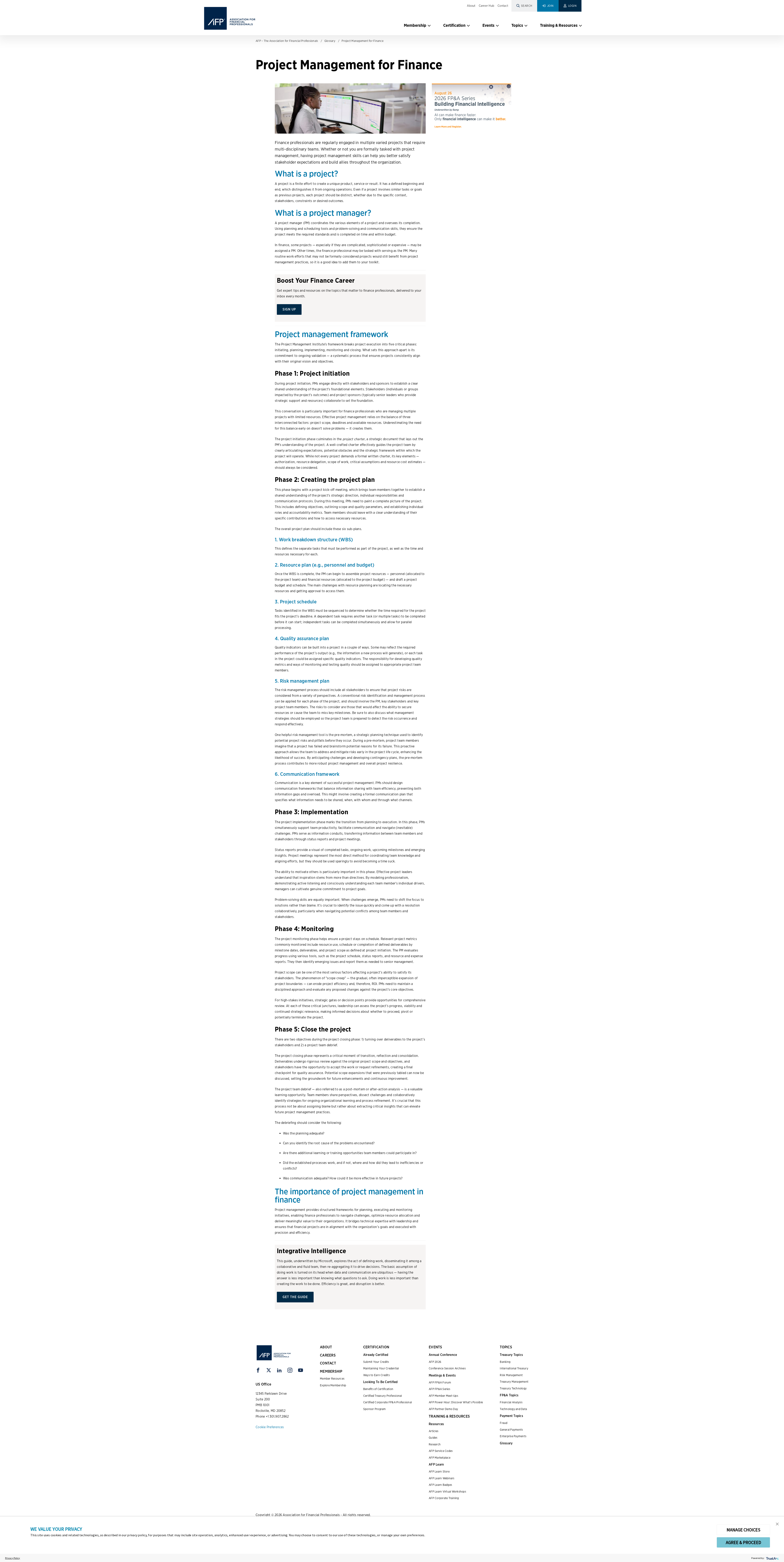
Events (488, 25)
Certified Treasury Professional (382, 1395)
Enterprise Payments (513, 1436)
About (471, 6)
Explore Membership (333, 1385)
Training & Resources (559, 25)
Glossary (329, 40)
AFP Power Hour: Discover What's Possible (456, 1402)
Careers (328, 1355)
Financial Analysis (511, 1402)
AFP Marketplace (439, 1457)
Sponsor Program (374, 1409)
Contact (503, 6)
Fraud (503, 1423)
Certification (454, 25)
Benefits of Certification (378, 1389)
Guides (433, 1437)
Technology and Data (513, 1409)
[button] (777, 1523)
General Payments (511, 1429)
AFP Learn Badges (440, 1484)
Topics (517, 25)
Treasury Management (514, 1381)
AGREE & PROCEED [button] (743, 1542)
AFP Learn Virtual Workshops (447, 1491)
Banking (505, 1361)
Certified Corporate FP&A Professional (387, 1402)
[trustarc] (772, 1558)
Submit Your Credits (376, 1361)
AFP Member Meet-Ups (443, 1395)
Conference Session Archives (447, 1368)
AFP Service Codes (441, 1451)
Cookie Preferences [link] (270, 1427)
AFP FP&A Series (439, 1389)
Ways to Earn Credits (376, 1375)
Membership (415, 25)
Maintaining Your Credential (381, 1368)
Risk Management (511, 1375)
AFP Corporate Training (444, 1498)
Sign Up (289, 309)
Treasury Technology (513, 1388)
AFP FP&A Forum (440, 1382)
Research (435, 1444)
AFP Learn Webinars (441, 1478)
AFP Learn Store (439, 1471)
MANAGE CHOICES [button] (743, 1530)
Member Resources (332, 1378)
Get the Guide (295, 1297)
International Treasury (514, 1368)
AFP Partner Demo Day (443, 1409)
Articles (433, 1431)
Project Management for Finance (362, 40)
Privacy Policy (12, 1558)
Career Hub (486, 6)
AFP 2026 (435, 1361)
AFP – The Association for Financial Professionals (287, 40)
